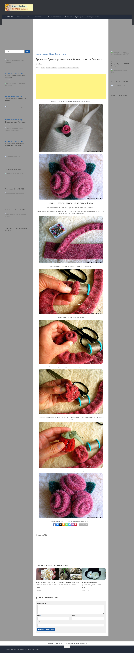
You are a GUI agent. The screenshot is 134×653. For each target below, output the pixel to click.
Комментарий (42, 603)
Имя (39, 615)
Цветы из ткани (60, 54)
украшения (75, 67)
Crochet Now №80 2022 (13, 169)
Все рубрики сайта (92, 17)
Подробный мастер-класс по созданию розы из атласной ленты (46, 585)
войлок (48, 67)
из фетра (54, 67)
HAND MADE (8, 17)
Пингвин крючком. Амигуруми (15, 122)
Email (74, 615)
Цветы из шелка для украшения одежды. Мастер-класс (92, 585)
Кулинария (79, 17)
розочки (69, 67)
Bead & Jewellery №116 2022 (120, 82)
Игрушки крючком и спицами (14, 73)
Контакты (59, 643)
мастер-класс (61, 67)
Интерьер (68, 17)
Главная (50, 643)
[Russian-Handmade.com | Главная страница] (19, 7)
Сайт (38, 622)
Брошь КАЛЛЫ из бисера (119, 95)
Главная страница (42, 54)
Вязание (20, 17)
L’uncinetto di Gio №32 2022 (14, 189)
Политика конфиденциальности (76, 643)
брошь (43, 67)
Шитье (28, 17)
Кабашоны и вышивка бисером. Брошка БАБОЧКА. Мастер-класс (120, 64)
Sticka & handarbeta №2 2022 (15, 210)
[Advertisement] (70, 34)
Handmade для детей (55, 17)
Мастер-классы (39, 17)
